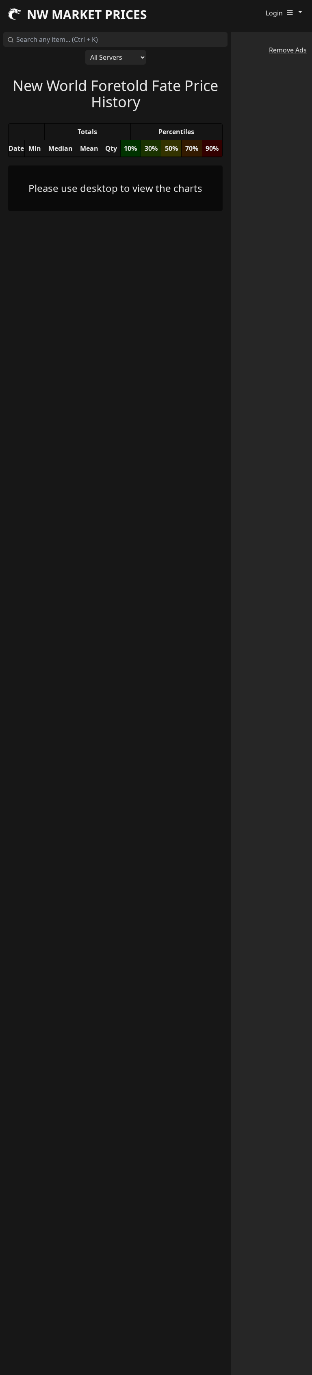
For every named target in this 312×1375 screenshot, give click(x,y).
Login (274, 13)
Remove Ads (288, 50)
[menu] (296, 13)
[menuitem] (296, 11)
